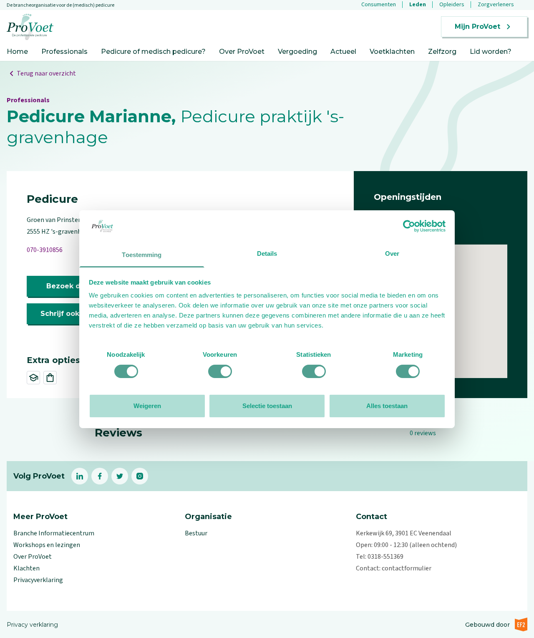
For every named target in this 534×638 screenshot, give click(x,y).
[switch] (220, 371)
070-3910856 (45, 250)
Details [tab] (267, 253)
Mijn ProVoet (477, 26)
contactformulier (406, 568)
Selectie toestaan (267, 405)
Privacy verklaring (32, 624)
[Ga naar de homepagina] (30, 27)
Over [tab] (392, 253)
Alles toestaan (387, 405)
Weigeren (147, 405)
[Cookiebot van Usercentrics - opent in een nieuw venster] (409, 226)
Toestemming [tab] (141, 254)
